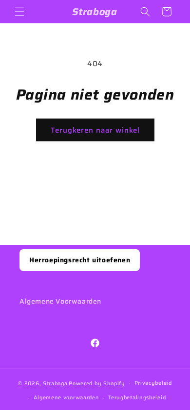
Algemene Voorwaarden (60, 301)
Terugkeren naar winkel (95, 130)
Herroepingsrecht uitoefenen (79, 260)
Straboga (55, 383)
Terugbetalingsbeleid (137, 397)
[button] (19, 11)
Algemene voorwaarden (66, 397)
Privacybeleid (153, 383)
